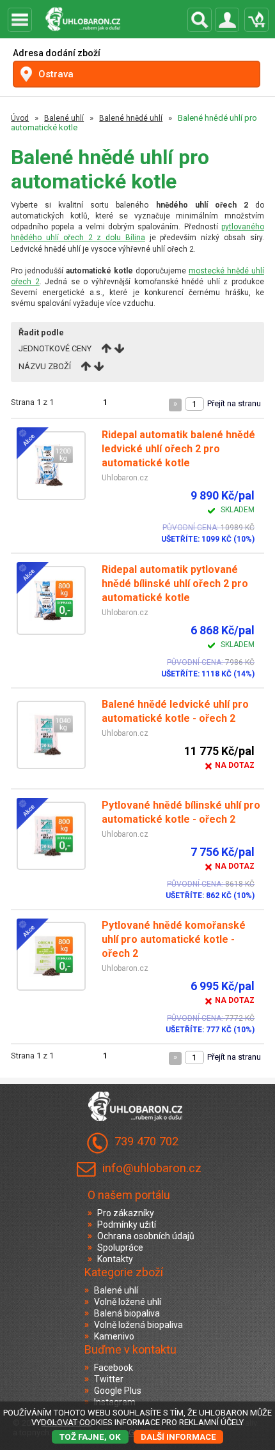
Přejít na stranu (234, 403)
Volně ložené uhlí (127, 1302)
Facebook (113, 1367)
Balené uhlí (64, 118)
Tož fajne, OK (90, 1437)
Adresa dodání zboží (56, 53)
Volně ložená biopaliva (138, 1325)
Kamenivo (114, 1336)
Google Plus (117, 1390)
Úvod (20, 118)
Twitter (108, 1379)
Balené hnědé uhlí (130, 118)
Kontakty (115, 1259)
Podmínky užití (126, 1224)
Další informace (178, 1437)
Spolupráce (120, 1247)
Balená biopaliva (127, 1313)
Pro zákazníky (125, 1213)
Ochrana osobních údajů (145, 1236)
